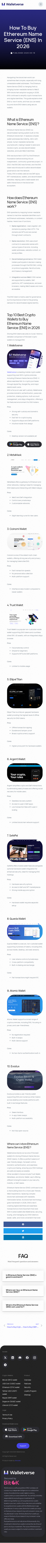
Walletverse (11, 372)
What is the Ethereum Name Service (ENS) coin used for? (22, 1306)
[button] (40, 4)
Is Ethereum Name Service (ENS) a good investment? (21, 1276)
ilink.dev (18, 1460)
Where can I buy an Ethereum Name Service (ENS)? (22, 1291)
